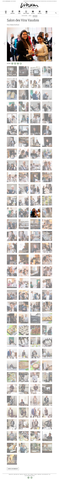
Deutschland (8, 1)
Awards (24, 1)
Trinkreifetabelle (44, 1)
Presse (35, 474)
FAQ (49, 474)
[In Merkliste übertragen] (18, 63)
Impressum (39, 474)
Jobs (29, 474)
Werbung (31, 474)
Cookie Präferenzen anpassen (29, 475)
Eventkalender (24, 15)
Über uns (21, 474)
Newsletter (28, 1)
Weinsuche (51, 1)
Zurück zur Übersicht (13, 468)
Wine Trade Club (16, 474)
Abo (48, 1)
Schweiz (3, 1)
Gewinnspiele (33, 1)
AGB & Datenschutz (45, 474)
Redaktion (25, 474)
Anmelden (55, 1)
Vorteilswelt (38, 1)
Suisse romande (13, 1)
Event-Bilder (35, 15)
